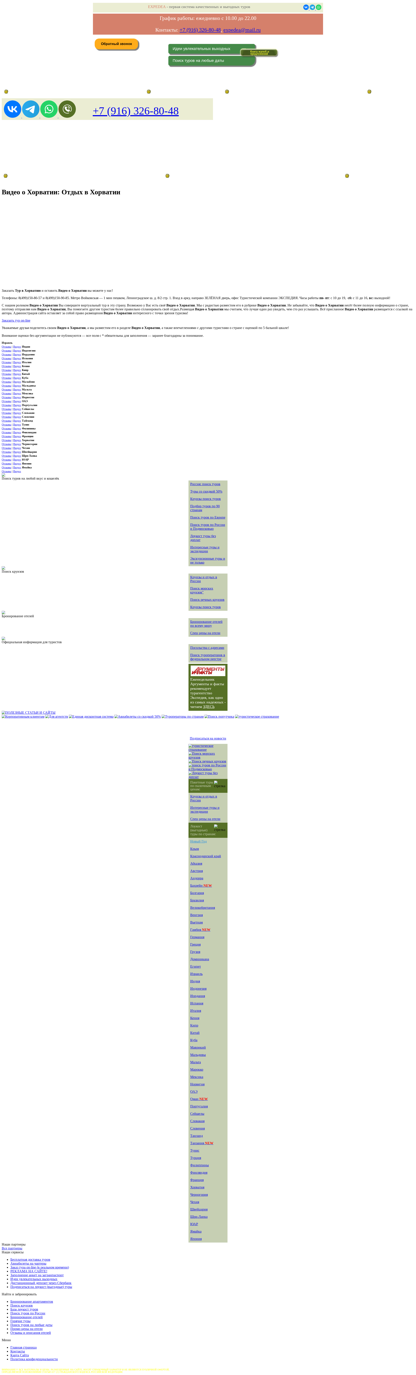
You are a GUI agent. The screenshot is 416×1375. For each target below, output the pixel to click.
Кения (194, 1018)
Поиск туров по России (27, 1313)
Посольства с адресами (207, 648)
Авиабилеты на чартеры (28, 1263)
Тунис (194, 1150)
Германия (197, 937)
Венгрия (196, 915)
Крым (194, 849)
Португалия (199, 1106)
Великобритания (202, 907)
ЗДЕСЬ (208, 706)
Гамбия (200, 930)
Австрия (196, 871)
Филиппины (199, 1165)
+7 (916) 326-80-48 (200, 30)
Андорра (196, 878)
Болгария (197, 893)
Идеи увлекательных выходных (201, 49)
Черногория (199, 1194)
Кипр (194, 1025)
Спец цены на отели (205, 633)
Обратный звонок (116, 44)
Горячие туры (20, 1321)
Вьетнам (196, 922)
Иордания (197, 996)
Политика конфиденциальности (34, 1359)
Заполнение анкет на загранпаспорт (37, 1275)
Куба (193, 1040)
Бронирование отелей (26, 1317)
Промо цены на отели (26, 1329)
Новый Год (198, 841)
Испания (196, 1003)
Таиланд (196, 1136)
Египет (195, 966)
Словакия (197, 1121)
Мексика (196, 1077)
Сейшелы (197, 1113)
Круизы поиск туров (205, 499)
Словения (197, 1128)
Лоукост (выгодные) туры (41, 175)
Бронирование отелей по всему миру (206, 623)
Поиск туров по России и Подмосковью (207, 526)
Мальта (195, 1062)
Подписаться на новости (208, 738)
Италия (195, 1010)
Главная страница (23, 1347)
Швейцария (199, 1209)
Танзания (201, 1143)
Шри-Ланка (199, 1217)
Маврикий (198, 1047)
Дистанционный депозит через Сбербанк (41, 1283)
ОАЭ (194, 1091)
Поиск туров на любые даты (198, 60)
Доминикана (199, 959)
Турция (195, 1158)
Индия (195, 981)
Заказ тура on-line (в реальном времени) (39, 1267)
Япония (196, 1239)
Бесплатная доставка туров (30, 1259)
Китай (195, 1033)
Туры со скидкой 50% (206, 491)
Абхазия (196, 863)
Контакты (17, 1351)
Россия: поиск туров (205, 484)
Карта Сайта (19, 1355)
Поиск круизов (21, 1305)
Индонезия (198, 988)
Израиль (196, 974)
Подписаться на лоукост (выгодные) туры (41, 1287)
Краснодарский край (205, 856)
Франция (197, 1180)
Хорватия (197, 1187)
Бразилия (197, 900)
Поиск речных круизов (207, 599)
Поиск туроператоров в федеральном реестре (207, 657)
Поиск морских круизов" (201, 590)
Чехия (194, 1202)
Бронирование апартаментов (31, 1301)
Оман (199, 1099)
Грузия (195, 952)
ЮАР (194, 1224)
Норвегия (197, 1084)
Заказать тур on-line (16, 320)
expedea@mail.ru (242, 30)
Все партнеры (12, 1248)
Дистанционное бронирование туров (31, 91)
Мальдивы (198, 1055)
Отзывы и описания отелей (30, 1333)
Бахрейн (201, 885)
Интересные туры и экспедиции (204, 549)
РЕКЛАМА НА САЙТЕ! (28, 1271)
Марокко (196, 1069)
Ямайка (196, 1231)
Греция (195, 944)
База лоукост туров (24, 1309)
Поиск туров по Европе (207, 517)
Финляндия (198, 1172)
